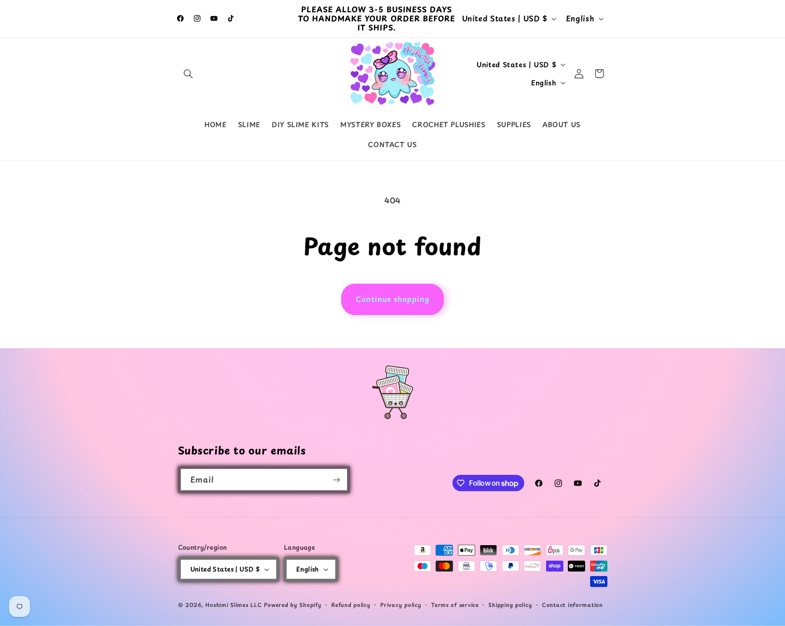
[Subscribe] (336, 479)
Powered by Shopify (292, 605)
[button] (188, 73)
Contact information (572, 605)
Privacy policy (400, 605)
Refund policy (351, 605)
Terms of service (455, 605)
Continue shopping (393, 299)
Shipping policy (510, 605)
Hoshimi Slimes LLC (233, 605)
